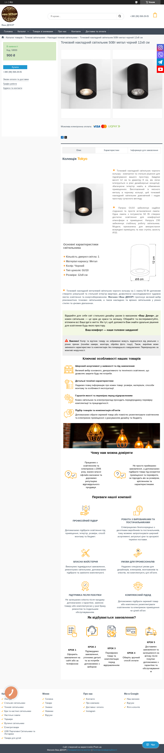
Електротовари (11, 727)
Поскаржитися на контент (79, 750)
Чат (153, 744)
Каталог (22, 31)
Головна (8, 31)
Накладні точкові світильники (62, 37)
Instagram (90, 711)
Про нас (62, 31)
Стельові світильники (14, 703)
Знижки (48, 707)
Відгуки (48, 715)
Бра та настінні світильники (17, 711)
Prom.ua (97, 747)
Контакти (76, 31)
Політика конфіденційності (105, 750)
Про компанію (92, 703)
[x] (65, 138)
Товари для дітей (12, 738)
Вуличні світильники (14, 723)
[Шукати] (120, 16)
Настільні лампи (12, 715)
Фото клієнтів (133, 707)
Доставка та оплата (96, 31)
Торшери (8, 719)
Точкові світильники (35, 37)
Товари (48, 703)
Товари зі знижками (43, 31)
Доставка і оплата (94, 707)
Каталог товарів (14, 37)
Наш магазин (133, 699)
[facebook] (62, 138)
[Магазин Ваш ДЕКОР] (10, 14)
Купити (15, 67)
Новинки (49, 711)
